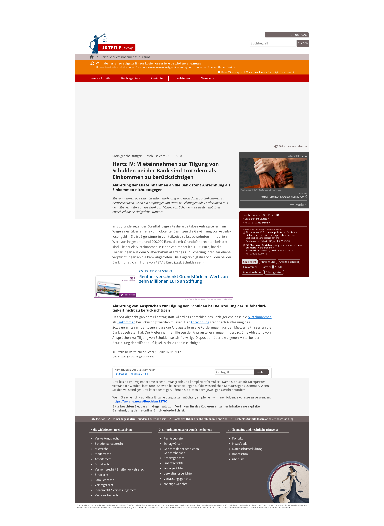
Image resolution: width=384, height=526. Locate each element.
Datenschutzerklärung (247, 449)
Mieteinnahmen (252, 272)
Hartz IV (266, 267)
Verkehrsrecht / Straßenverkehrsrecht (120, 469)
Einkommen (250, 267)
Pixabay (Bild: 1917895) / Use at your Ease (260, 190)
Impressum (240, 454)
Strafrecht (101, 475)
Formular (285, 507)
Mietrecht (101, 449)
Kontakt (237, 438)
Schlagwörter (173, 444)
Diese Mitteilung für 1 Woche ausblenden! (257, 72)
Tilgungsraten (274, 272)
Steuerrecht (103, 454)
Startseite (121, 373)
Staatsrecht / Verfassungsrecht (115, 490)
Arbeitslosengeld (289, 262)
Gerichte (157, 78)
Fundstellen (182, 78)
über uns (238, 459)
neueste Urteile (100, 78)
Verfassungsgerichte (177, 479)
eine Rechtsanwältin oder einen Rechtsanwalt (161, 507)
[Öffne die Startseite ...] (125, 43)
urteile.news (101, 505)
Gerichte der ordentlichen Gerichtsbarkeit (181, 451)
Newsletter (208, 78)
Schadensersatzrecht (109, 444)
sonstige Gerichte (175, 484)
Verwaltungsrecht (107, 438)
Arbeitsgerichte (174, 458)
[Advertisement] (192, 114)
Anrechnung (268, 262)
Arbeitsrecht (103, 459)
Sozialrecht (249, 262)
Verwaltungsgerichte (178, 473)
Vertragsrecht (104, 485)
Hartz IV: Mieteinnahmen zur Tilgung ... (127, 57)
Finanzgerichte (174, 463)
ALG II (278, 267)
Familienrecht (104, 480)
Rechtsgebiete (130, 78)
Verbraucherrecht (107, 495)
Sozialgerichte (173, 468)
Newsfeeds (239, 444)
